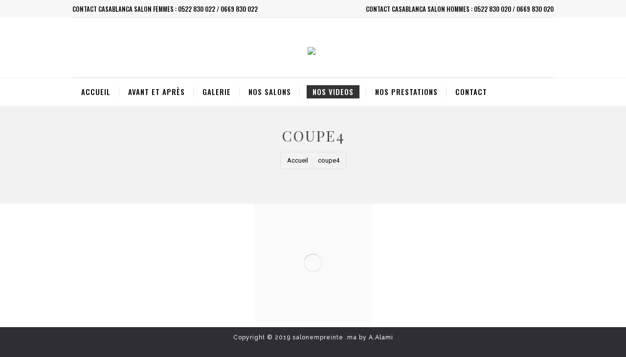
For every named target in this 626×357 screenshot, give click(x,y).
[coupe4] (313, 263)
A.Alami (381, 337)
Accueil (297, 160)
